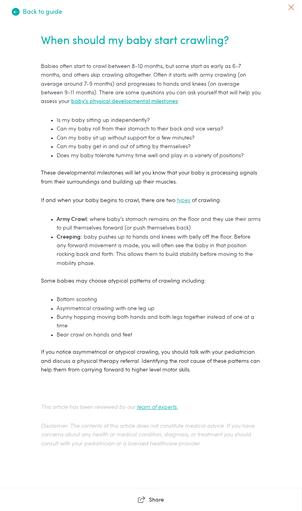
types (183, 200)
